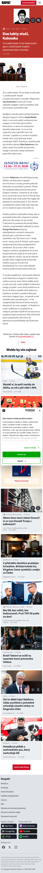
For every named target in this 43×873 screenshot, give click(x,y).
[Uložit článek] (27, 20)
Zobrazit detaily (30, 448)
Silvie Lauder (7, 666)
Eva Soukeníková (8, 620)
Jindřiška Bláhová (17, 528)
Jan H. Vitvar (7, 528)
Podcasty (9, 514)
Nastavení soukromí (9, 816)
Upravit (20, 461)
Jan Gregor (6, 54)
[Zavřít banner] (39, 410)
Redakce (4, 784)
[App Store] (9, 826)
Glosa (7, 29)
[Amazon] (9, 836)
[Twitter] (9, 849)
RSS (2, 804)
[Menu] (39, 2)
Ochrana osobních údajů (10, 812)
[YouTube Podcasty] (28, 831)
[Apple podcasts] (28, 826)
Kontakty (4, 788)
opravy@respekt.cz (25, 336)
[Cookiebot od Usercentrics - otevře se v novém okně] (26, 410)
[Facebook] (3, 849)
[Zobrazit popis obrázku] (33, 20)
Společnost (7, 560)
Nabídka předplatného (10, 796)
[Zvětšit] (21, 16)
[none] (38, 20)
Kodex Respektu (7, 792)
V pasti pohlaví (8, 652)
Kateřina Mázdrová (9, 757)
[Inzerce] (21, 166)
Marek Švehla (7, 392)
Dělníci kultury (17, 514)
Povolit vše (21, 454)
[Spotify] (28, 836)
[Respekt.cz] (6, 2)
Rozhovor (6, 743)
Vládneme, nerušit (18, 607)
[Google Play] (9, 831)
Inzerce (4, 800)
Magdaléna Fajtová (9, 577)
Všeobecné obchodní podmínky (13, 808)
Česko (5, 381)
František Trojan (20, 620)
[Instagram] (16, 849)
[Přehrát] (33, 374)
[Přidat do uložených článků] (38, 374)
